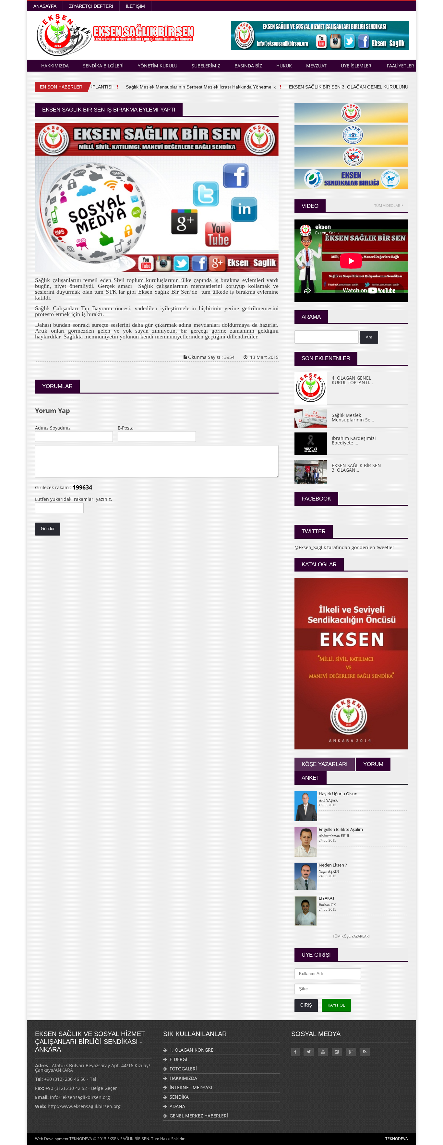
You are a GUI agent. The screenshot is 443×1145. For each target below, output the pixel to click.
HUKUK (284, 66)
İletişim (135, 6)
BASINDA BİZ (248, 66)
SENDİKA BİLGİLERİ (103, 66)
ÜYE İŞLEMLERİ (357, 66)
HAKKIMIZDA (55, 66)
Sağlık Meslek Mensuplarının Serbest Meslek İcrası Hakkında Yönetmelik (188, 86)
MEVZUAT (316, 66)
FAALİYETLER (400, 66)
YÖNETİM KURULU (157, 66)
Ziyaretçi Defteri (91, 6)
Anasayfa (44, 6)
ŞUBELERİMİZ (206, 66)
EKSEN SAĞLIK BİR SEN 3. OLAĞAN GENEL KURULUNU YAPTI (343, 86)
